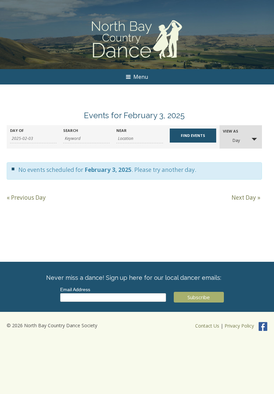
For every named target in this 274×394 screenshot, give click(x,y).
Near (121, 130)
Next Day (246, 197)
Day (236, 140)
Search (70, 130)
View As (230, 131)
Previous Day (26, 197)
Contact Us (207, 326)
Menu (140, 76)
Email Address (75, 289)
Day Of (17, 130)
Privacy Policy (239, 326)
